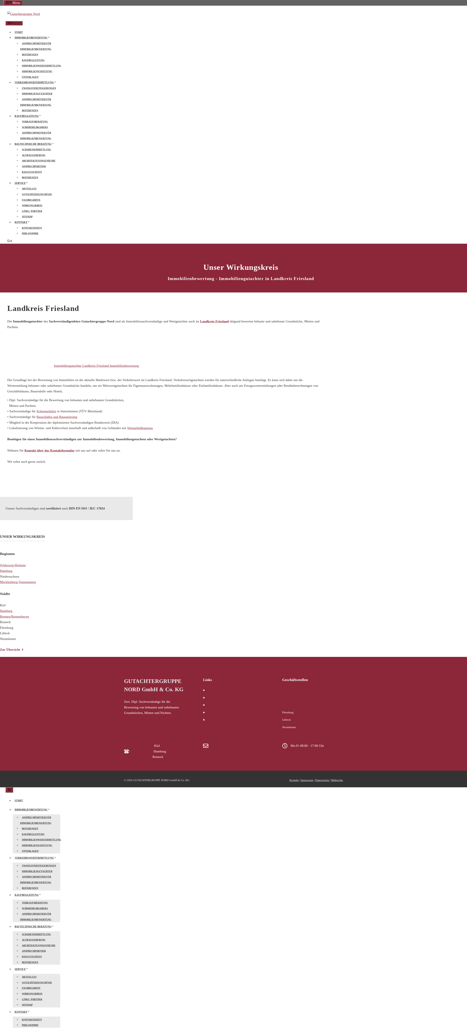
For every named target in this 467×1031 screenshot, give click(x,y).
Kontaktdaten (32, 228)
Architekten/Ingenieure (38, 160)
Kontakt (21, 222)
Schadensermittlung (36, 149)
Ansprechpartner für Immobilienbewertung (35, 46)
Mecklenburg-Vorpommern (18, 582)
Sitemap (27, 216)
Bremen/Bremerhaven (14, 616)
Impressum (307, 780)
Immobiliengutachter (37, 93)
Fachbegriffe (31, 200)
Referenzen (30, 54)
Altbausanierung (33, 155)
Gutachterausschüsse (37, 194)
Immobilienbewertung (31, 37)
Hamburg (6, 571)
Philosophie (30, 233)
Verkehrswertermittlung (34, 82)
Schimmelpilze (46, 411)
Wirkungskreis (32, 205)
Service (20, 183)
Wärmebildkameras (140, 428)
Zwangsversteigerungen (39, 88)
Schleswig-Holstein (13, 565)
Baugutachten (32, 172)
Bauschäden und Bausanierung (56, 417)
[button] (9, 241)
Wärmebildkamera (35, 127)
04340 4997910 (143, 745)
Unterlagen (30, 77)
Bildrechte (337, 780)
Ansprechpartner (34, 166)
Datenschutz (322, 780)
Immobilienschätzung (37, 71)
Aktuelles (29, 188)
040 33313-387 (143, 751)
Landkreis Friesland (214, 321)
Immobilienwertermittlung (41, 65)
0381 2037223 (142, 757)
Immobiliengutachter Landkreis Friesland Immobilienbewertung (96, 366)
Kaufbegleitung (33, 60)
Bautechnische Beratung (33, 144)
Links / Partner (32, 211)
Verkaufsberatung (35, 121)
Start (19, 32)
